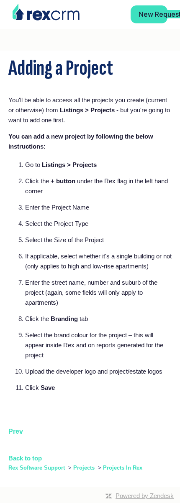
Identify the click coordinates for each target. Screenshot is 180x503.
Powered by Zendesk (145, 495)
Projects (84, 468)
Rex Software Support (36, 468)
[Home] (46, 12)
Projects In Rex (122, 468)
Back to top (25, 458)
